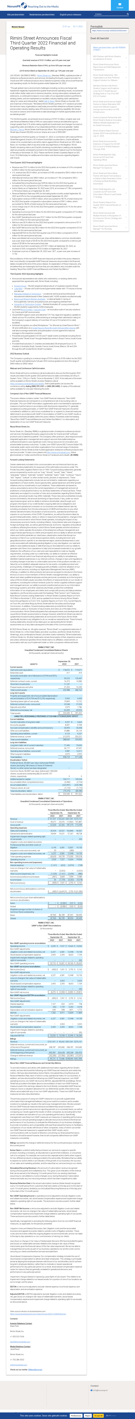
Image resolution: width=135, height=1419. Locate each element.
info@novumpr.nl (100, 1390)
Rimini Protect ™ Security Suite (33, 310)
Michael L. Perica (17, 129)
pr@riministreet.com (18, 1365)
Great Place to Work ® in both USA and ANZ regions (54, 328)
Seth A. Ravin (49, 101)
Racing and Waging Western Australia (29, 299)
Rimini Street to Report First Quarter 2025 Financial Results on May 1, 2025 (107, 205)
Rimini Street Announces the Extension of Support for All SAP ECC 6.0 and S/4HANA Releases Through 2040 (106, 145)
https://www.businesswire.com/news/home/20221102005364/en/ (38, 1314)
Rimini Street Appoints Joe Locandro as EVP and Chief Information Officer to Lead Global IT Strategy (107, 193)
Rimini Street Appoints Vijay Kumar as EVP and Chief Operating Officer (104, 157)
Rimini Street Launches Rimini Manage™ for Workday (105, 227)
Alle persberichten (15, 14)
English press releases (70, 14)
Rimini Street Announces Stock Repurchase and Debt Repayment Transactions (107, 67)
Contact (120, 8)
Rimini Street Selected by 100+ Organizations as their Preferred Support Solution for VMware (106, 77)
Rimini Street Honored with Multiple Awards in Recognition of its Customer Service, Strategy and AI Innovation (107, 217)
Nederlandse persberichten (42, 14)
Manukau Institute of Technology (27, 294)
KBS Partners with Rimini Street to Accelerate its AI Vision (107, 57)
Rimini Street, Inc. (44, 75)
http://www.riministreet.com (58, 452)
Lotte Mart (18, 289)
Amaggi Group (20, 286)
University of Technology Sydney (27, 304)
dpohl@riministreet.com (20, 1342)
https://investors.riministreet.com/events (27, 384)
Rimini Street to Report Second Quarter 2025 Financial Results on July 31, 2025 (107, 133)
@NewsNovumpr (35, 1370)
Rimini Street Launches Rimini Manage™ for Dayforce (105, 166)
